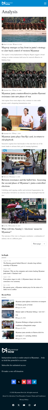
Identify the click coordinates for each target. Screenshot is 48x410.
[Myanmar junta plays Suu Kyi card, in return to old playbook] (24, 118)
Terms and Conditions (38, 396)
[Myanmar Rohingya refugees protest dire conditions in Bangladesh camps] (8, 324)
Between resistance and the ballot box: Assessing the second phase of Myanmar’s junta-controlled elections (24, 183)
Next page (37, 243)
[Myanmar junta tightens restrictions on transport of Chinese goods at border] (8, 304)
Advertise (12, 396)
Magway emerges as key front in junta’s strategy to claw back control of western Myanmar (23, 49)
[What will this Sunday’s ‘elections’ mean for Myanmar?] (24, 210)
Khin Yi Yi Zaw (7, 44)
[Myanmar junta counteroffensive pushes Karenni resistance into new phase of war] (24, 75)
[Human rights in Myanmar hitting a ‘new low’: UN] (8, 314)
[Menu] (45, 4)
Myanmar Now (7, 90)
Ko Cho (5, 226)
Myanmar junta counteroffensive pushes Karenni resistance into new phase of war (24, 95)
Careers (28, 396)
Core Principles (21, 396)
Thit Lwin (6, 177)
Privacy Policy (24, 400)
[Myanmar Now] (7, 3)
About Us (5, 396)
